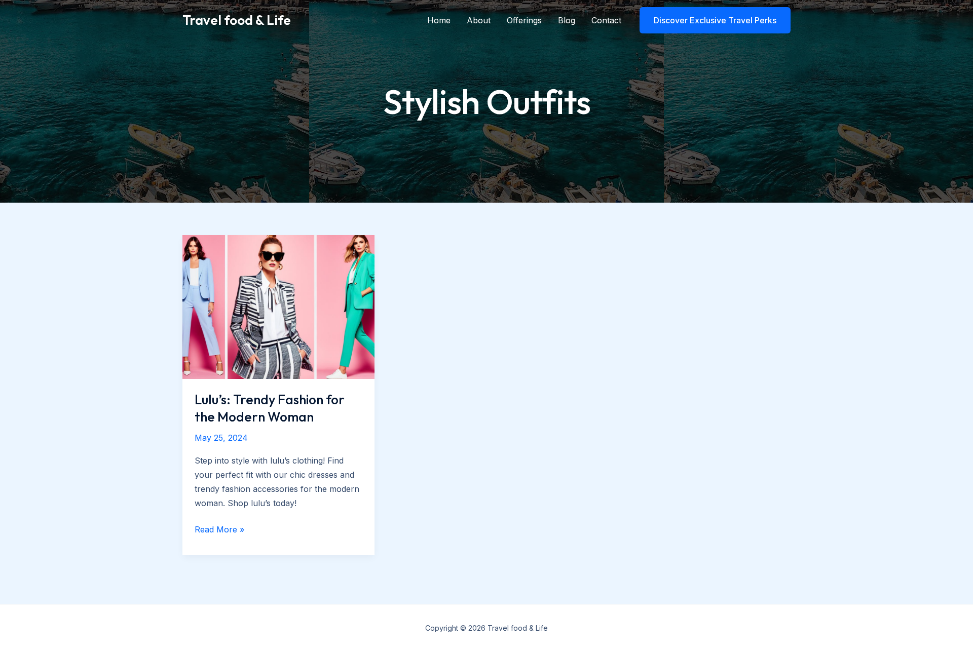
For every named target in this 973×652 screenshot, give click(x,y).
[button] (715, 20)
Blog (566, 20)
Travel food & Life (236, 20)
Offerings (524, 20)
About (479, 20)
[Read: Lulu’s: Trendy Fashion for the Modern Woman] (278, 306)
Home (439, 20)
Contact (606, 20)
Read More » (219, 530)
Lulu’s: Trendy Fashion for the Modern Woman (270, 408)
